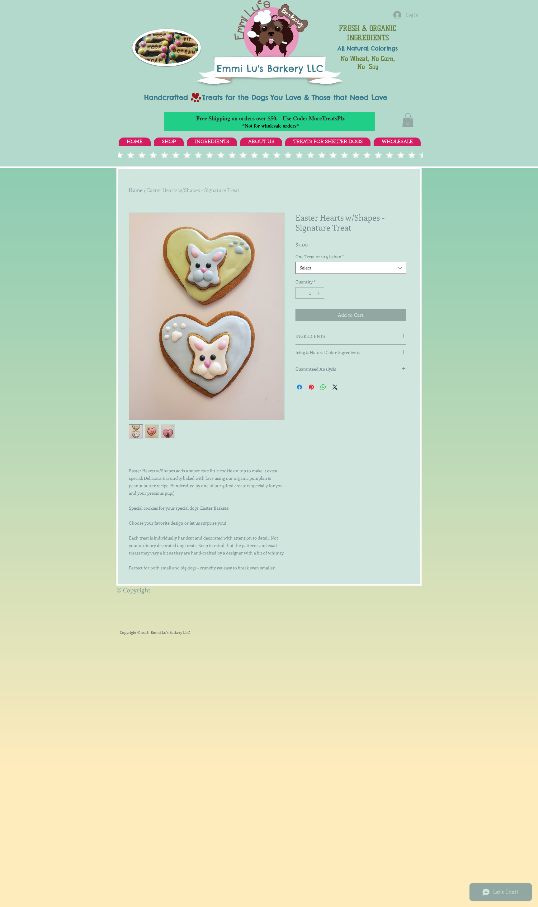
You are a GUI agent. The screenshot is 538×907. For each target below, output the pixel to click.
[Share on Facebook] (299, 387)
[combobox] (350, 268)
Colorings (384, 48)
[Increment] (319, 293)
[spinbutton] (309, 293)
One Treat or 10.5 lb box (319, 256)
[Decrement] (300, 293)
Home (136, 190)
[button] (408, 120)
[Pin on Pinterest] (311, 387)
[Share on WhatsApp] (323, 387)
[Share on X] (335, 387)
